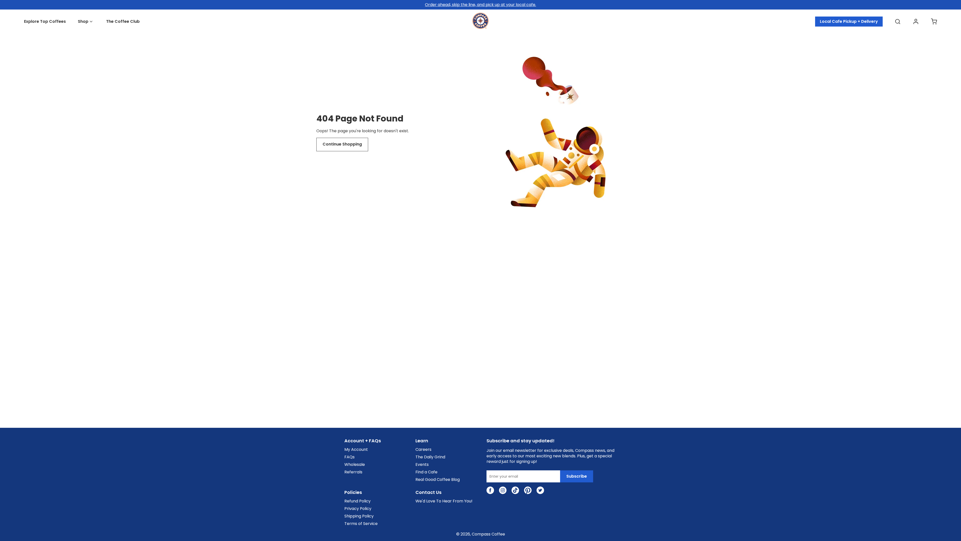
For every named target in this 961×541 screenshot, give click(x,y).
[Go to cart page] (934, 22)
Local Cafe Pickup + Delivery (849, 21)
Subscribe (576, 476)
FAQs (349, 457)
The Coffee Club (123, 21)
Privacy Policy (357, 508)
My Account (356, 449)
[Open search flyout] (898, 22)
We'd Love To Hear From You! (443, 501)
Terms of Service (361, 523)
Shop (83, 21)
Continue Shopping (342, 144)
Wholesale (354, 464)
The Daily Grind (430, 457)
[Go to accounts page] (916, 21)
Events (422, 464)
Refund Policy (357, 501)
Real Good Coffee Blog (437, 479)
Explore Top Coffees (45, 21)
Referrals (353, 472)
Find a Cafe (426, 472)
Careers (423, 449)
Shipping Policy (359, 516)
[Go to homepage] (480, 27)
